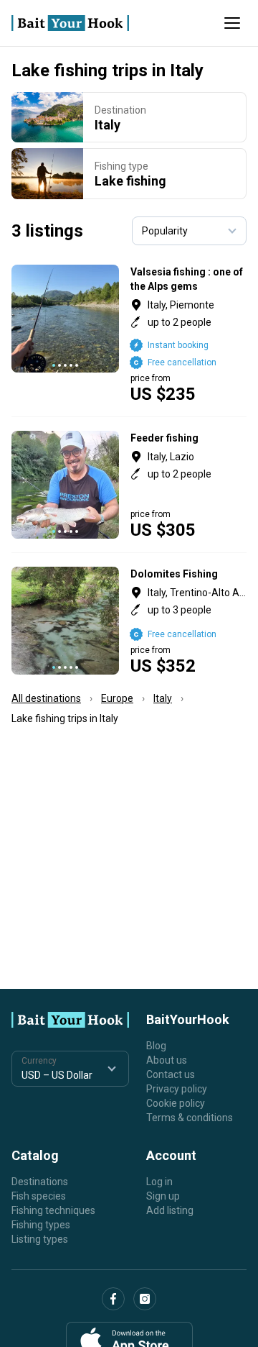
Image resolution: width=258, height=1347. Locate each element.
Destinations (39, 1181)
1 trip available (189, 333)
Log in (159, 1181)
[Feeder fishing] (129, 484)
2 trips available (189, 620)
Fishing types (40, 1224)
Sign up (163, 1196)
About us (166, 1060)
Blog (156, 1045)
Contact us (170, 1074)
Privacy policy (176, 1089)
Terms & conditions (189, 1117)
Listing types (39, 1239)
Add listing (170, 1210)
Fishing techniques (53, 1210)
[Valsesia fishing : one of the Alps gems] (129, 333)
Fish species (38, 1196)
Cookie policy (175, 1103)
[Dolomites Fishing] (129, 620)
